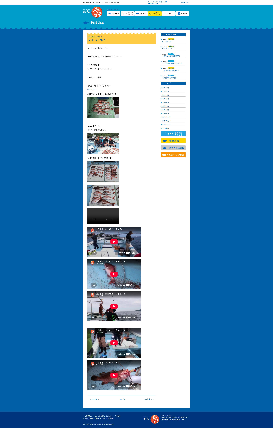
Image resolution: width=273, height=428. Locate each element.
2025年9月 (165, 128)
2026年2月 (165, 110)
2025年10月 (166, 124)
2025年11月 (166, 121)
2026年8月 (165, 88)
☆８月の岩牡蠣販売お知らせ (172, 63)
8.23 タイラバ (167, 41)
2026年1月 (165, 113)
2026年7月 (165, 91)
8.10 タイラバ (167, 49)
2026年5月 (165, 99)
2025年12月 (166, 117)
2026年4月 (165, 102)
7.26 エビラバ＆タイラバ (170, 70)
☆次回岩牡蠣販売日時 (169, 78)
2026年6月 (165, 95)
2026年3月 (165, 106)
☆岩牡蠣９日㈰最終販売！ (171, 56)
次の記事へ (148, 399)
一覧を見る (121, 399)
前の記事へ (95, 399)
